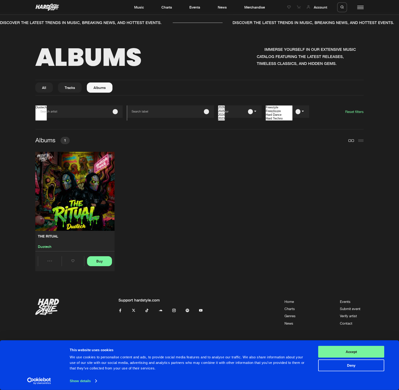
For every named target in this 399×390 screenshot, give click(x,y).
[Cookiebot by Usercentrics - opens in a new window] (39, 381)
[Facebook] (120, 311)
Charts (166, 7)
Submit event (350, 309)
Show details (80, 381)
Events (194, 7)
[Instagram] (174, 311)
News (222, 7)
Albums (100, 87)
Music (139, 7)
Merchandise (254, 7)
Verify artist (348, 316)
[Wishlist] (289, 7)
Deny (351, 365)
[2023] (221, 118)
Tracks (70, 87)
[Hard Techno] (279, 118)
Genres (290, 316)
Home (289, 302)
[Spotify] (187, 311)
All (44, 87)
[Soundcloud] (160, 311)
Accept (351, 352)
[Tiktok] (147, 311)
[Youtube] (201, 311)
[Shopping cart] (299, 7)
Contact (346, 323)
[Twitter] (133, 311)
